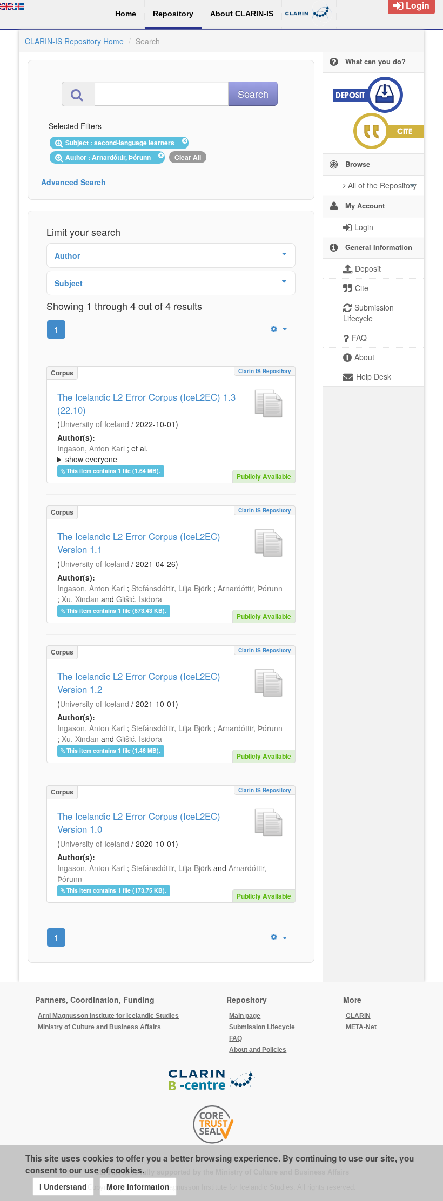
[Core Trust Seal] (213, 1124)
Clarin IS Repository (264, 371)
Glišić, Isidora (139, 598)
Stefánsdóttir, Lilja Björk (171, 588)
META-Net (361, 1027)
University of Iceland (94, 424)
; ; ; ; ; (170, 453)
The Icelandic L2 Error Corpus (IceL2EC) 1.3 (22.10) (146, 403)
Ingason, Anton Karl (91, 448)
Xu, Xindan (80, 598)
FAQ (235, 1038)
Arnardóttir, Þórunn (250, 588)
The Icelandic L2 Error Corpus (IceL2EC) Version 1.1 (138, 543)
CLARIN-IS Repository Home (74, 41)
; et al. (102, 453)
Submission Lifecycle (262, 1027)
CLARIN (358, 1016)
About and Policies (257, 1050)
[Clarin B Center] (213, 1080)
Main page (244, 1016)
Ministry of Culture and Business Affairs (99, 1027)
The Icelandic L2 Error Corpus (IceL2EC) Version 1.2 (138, 683)
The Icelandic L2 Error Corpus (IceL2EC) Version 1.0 (138, 822)
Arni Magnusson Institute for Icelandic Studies (108, 1016)
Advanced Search (73, 182)
